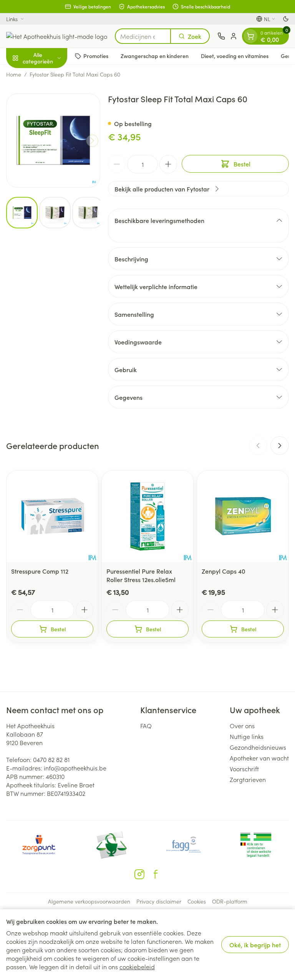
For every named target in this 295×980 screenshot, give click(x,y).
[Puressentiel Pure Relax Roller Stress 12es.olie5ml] (147, 516)
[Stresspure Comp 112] (52, 516)
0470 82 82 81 (51, 759)
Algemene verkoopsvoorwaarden (89, 901)
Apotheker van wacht (259, 758)
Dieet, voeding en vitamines (234, 56)
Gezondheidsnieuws (258, 747)
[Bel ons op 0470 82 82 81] (221, 36)
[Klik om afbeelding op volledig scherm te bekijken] (53, 140)
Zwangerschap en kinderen (155, 56)
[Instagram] (139, 874)
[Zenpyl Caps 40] (242, 516)
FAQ (146, 725)
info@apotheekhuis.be (75, 768)
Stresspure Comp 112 (39, 571)
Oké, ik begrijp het (255, 944)
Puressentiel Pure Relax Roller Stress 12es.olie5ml (141, 575)
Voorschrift (244, 768)
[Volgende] (92, 141)
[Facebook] (155, 874)
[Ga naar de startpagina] (56, 36)
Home (13, 74)
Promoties (95, 56)
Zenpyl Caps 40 (223, 571)
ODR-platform (229, 901)
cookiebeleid (137, 966)
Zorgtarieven (248, 779)
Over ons (242, 725)
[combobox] (143, 36)
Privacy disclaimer (158, 901)
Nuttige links (247, 736)
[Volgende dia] (279, 445)
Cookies (196, 901)
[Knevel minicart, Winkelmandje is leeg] (250, 36)
